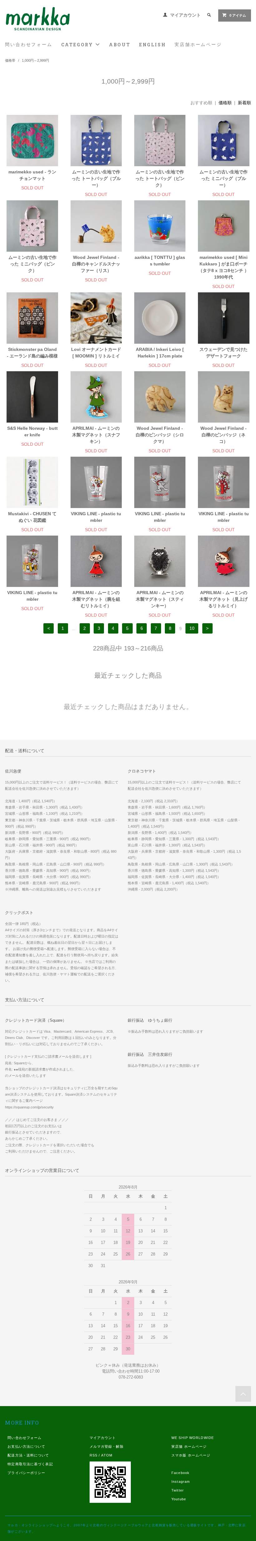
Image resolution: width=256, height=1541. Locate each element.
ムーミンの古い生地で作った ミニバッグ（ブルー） (223, 178)
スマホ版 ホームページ (190, 1455)
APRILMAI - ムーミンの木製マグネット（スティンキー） (160, 599)
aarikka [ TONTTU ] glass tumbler (160, 260)
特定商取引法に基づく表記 (30, 1464)
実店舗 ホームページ (189, 1446)
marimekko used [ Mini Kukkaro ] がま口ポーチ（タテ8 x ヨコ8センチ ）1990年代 (223, 267)
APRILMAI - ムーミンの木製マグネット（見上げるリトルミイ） (223, 599)
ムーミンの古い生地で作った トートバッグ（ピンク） (160, 178)
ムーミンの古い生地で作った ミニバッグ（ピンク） (32, 264)
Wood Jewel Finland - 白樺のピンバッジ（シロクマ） (160, 435)
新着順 (244, 102)
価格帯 (10, 60)
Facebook (180, 1473)
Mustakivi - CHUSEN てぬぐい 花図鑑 (32, 517)
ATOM (106, 1455)
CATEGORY (78, 45)
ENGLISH (152, 45)
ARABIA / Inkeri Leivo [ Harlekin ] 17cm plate (160, 352)
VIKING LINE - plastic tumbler (96, 517)
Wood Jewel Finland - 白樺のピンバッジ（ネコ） (223, 435)
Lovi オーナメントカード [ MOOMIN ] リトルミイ (96, 352)
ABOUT (119, 45)
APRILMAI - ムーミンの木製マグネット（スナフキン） (96, 435)
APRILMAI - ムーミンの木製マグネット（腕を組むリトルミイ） (96, 599)
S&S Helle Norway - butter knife (32, 431)
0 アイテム (237, 15)
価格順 (225, 102)
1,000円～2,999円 (35, 60)
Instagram (180, 1481)
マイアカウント (185, 15)
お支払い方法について (26, 1446)
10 (192, 628)
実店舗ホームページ (198, 44)
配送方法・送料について (28, 1455)
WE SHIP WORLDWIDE (192, 1438)
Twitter (177, 1490)
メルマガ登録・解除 (107, 1446)
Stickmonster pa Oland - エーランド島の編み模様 (32, 352)
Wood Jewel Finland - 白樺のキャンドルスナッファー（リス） (96, 264)
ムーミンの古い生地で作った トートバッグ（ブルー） (96, 178)
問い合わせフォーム (28, 44)
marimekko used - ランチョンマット (32, 175)
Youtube (178, 1499)
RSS (93, 1455)
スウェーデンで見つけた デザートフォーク (223, 352)
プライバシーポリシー (26, 1473)
